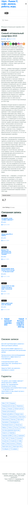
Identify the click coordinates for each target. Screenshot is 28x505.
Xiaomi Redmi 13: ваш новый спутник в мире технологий (7, 287)
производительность (8, 424)
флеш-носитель (11, 443)
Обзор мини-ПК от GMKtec (9, 382)
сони (15, 435)
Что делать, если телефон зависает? (7, 219)
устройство (13, 441)
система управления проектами (11, 430)
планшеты (5, 416)
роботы (10, 427)
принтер (13, 419)
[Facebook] (2, 44)
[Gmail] (21, 44)
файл (3, 443)
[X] (5, 44)
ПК (7, 403)
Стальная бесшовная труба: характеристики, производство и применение (11, 363)
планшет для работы (7, 414)
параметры (20, 405)
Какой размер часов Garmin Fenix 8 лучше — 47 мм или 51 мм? (8, 270)
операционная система (8, 405)
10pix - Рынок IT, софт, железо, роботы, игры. (9, 4)
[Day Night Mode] (5, 13)
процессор (18, 424)
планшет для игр (18, 408)
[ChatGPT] (16, 44)
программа (5, 422)
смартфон (12, 432)
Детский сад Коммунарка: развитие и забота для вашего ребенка (12, 344)
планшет (10, 408)
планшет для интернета (8, 411)
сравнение (21, 435)
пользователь (13, 416)
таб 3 (7, 438)
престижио (22, 416)
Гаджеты (4, 30)
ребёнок (4, 427)
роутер (16, 427)
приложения (5, 419)
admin (4, 39)
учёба (20, 441)
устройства (5, 441)
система (22, 427)
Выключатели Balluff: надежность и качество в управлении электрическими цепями (13, 350)
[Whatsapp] (10, 44)
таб (3, 438)
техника (12, 438)
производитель (14, 422)
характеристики (17, 446)
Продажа (12, 403)
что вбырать (5, 449)
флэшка (19, 443)
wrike (3, 403)
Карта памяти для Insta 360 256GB (6, 304)
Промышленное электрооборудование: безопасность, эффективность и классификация (13, 356)
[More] (24, 44)
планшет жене (19, 414)
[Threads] (13, 44)
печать (4, 408)
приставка (20, 419)
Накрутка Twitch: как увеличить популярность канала (10, 369)
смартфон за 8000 (7, 435)
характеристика (6, 446)
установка (19, 438)
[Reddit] (8, 44)
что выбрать (14, 449)
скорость (4, 432)
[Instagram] (18, 44)
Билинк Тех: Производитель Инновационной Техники (6, 252)
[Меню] (26, 4)
